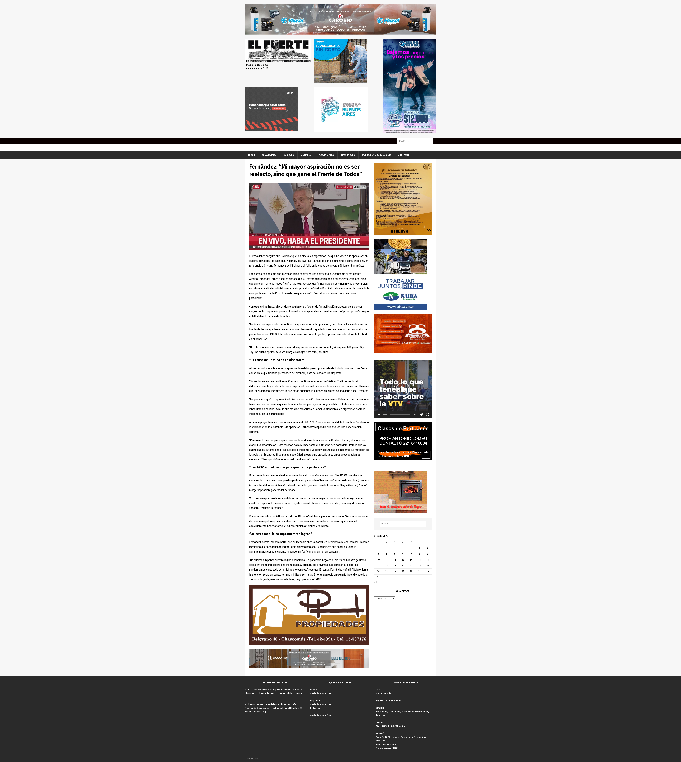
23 (427, 565)
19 (394, 565)
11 (386, 559)
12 (394, 559)
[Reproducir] (378, 414)
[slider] (400, 414)
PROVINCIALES (326, 154)
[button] (403, 389)
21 (411, 565)
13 (403, 559)
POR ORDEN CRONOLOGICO (376, 154)
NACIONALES (348, 154)
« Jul (376, 582)
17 (378, 565)
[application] (403, 389)
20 (403, 565)
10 (378, 559)
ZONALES (306, 154)
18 (386, 565)
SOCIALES (288, 154)
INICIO (251, 154)
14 (411, 559)
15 (419, 559)
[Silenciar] (421, 414)
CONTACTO (404, 154)
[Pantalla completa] (427, 414)
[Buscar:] (415, 140)
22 (419, 565)
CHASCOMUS (269, 154)
